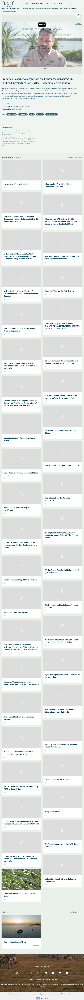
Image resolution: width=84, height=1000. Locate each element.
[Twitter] (16, 975)
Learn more (44, 998)
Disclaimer (46, 980)
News (61, 3)
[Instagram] (31, 975)
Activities (24, 3)
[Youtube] (52, 975)
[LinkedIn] (45, 975)
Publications (37, 3)
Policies (54, 980)
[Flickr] (38, 975)
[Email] (67, 975)
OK (38, 998)
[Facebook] (24, 975)
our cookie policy (69, 994)
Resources (51, 3)
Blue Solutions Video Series (20, 106)
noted (19, 984)
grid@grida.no (10, 143)
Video (6, 8)
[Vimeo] (60, 975)
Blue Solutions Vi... (15, 8)
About (70, 3)
